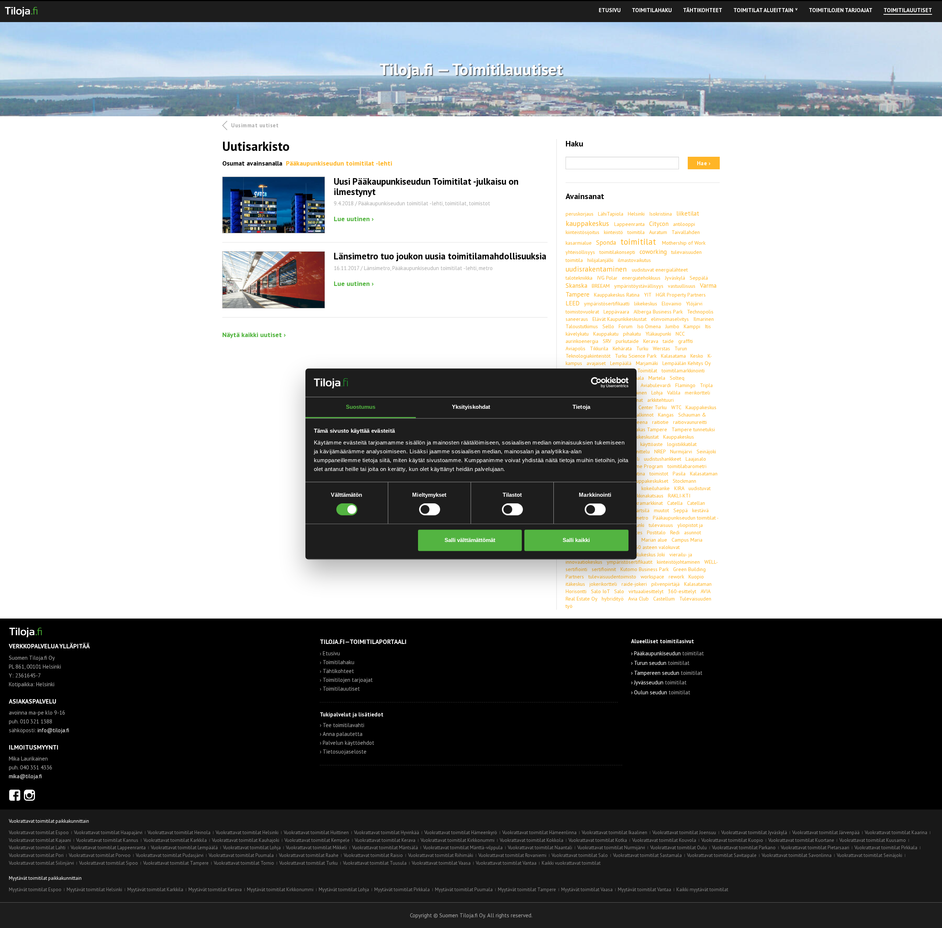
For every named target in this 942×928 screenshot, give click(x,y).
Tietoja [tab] (581, 407)
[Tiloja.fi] (21, 10)
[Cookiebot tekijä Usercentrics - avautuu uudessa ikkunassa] (596, 382)
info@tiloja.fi (53, 730)
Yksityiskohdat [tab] (471, 407)
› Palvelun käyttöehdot (347, 742)
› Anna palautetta (341, 733)
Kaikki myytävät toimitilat (702, 889)
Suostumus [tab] (361, 407)
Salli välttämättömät (470, 540)
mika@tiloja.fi (25, 776)
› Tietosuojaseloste (343, 751)
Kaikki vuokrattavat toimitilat (571, 863)
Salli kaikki (576, 540)
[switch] (429, 510)
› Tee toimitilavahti (342, 725)
